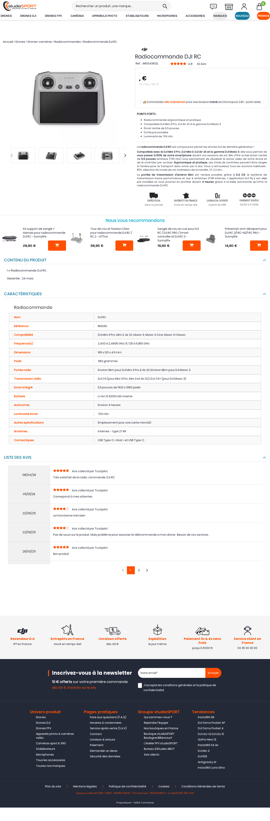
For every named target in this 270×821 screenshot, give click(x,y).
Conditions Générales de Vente (203, 786)
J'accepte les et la (179, 687)
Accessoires (195, 15)
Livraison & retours (102, 740)
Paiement (97, 745)
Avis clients (151, 755)
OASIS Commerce (144, 802)
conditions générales (177, 685)
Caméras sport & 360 (51, 743)
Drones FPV (53, 15)
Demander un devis (103, 751)
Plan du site (53, 786)
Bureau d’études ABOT (159, 749)
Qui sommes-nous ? (158, 717)
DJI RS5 (202, 756)
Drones (6, 15)
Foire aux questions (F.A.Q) (108, 717)
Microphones (167, 15)
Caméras (77, 15)
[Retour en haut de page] (265, 571)
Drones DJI (28, 15)
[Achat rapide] (57, 245)
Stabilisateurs (137, 15)
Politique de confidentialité (127, 786)
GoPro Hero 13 (207, 740)
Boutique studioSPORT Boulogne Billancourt (159, 736)
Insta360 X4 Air (208, 745)
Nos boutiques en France (161, 728)
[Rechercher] (164, 6)
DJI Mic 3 (204, 751)
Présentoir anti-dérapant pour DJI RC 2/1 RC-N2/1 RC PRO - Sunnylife (246, 232)
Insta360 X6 (206, 717)
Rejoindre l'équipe (156, 723)
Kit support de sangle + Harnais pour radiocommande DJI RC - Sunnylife (44, 232)
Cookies (163, 786)
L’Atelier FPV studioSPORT (161, 743)
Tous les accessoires (50, 760)
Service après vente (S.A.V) (108, 728)
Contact (96, 734)
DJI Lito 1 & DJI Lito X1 (211, 734)
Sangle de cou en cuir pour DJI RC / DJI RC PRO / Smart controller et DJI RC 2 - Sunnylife (178, 234)
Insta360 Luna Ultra (211, 768)
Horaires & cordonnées (106, 723)
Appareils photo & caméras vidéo (55, 736)
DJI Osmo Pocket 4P (211, 723)
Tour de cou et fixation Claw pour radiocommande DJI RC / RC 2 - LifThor (111, 232)
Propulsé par (123, 802)
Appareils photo (104, 15)
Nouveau (242, 15)
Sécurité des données (105, 756)
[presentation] (12, 155)
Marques (220, 15)
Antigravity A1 (207, 762)
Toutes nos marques (50, 766)
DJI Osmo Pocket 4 (211, 728)
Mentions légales (85, 786)
